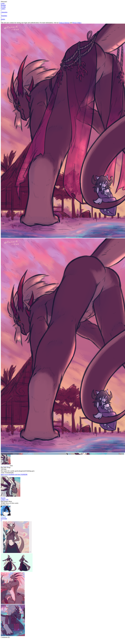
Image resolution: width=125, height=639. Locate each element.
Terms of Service (64, 23)
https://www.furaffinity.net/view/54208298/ (14, 474)
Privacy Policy (76, 23)
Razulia (3, 498)
